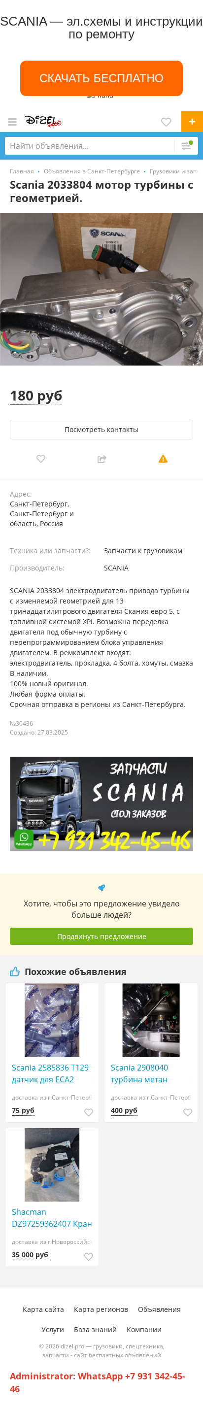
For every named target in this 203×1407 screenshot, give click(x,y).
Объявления (159, 1309)
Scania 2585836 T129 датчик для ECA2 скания (50, 1073)
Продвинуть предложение (101, 936)
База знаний (95, 1329)
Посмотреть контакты (101, 429)
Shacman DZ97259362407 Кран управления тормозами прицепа (52, 1218)
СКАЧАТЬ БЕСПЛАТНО (101, 78)
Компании (144, 1329)
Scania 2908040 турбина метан (139, 1073)
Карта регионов (101, 1309)
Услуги (52, 1329)
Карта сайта (43, 1309)
